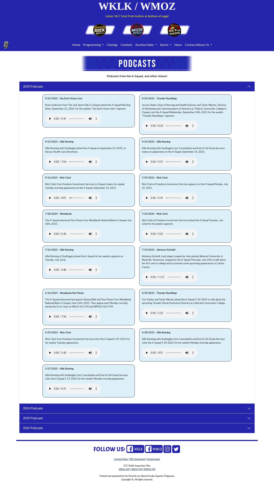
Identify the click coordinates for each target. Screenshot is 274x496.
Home (76, 44)
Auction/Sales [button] (145, 44)
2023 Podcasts (33, 418)
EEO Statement (138, 459)
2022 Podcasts (33, 428)
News (178, 44)
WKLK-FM (136, 469)
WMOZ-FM (149, 469)
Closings (112, 44)
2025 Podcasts (33, 86)
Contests (126, 44)
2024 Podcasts (33, 408)
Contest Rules (121, 459)
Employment (153, 459)
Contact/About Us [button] (197, 44)
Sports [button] (164, 44)
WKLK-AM (124, 469)
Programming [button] (92, 44)
